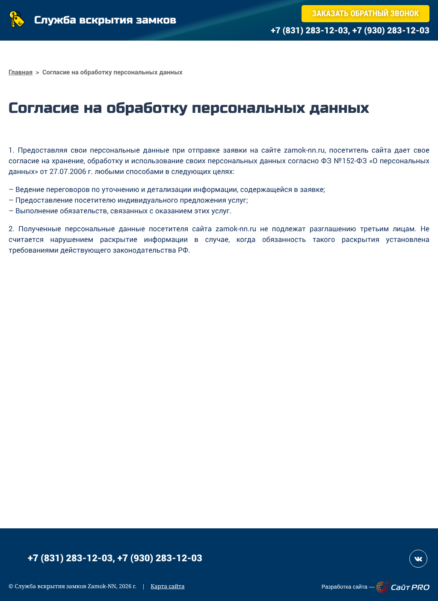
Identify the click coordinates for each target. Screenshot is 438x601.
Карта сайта (167, 586)
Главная (21, 72)
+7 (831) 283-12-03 (70, 557)
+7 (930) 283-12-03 (160, 557)
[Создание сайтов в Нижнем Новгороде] (402, 586)
